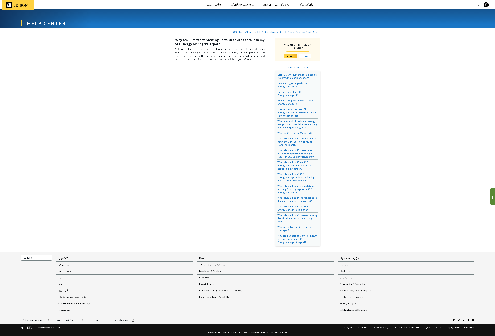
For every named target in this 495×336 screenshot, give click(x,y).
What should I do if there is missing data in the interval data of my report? (297, 218)
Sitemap (439, 327)
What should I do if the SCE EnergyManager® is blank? (292, 208)
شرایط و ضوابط (349, 327)
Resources (204, 277)
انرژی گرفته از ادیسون (67, 320)
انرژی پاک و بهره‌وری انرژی (276, 4)
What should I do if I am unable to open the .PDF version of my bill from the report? (296, 141)
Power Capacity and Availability (214, 297)
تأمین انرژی (63, 290)
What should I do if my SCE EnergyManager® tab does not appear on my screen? (294, 165)
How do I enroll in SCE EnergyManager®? (289, 93)
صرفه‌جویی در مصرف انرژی (352, 297)
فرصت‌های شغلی (120, 320)
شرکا (201, 258)
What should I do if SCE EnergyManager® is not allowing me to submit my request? (296, 177)
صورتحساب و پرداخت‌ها (350, 264)
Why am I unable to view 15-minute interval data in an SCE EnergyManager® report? (297, 239)
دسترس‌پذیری (64, 309)
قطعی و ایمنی (214, 4)
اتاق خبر (94, 320)
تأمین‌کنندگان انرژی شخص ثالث (212, 264)
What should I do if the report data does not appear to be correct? (297, 199)
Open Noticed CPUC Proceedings (74, 303)
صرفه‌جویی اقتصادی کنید (242, 4)
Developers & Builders (210, 271)
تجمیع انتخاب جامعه (348, 303)
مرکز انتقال (345, 271)
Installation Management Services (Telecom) (220, 290)
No (306, 56)
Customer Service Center (308, 32)
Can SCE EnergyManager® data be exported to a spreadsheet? (297, 76)
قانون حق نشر (427, 327)
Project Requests (207, 284)
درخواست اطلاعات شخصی (380, 327)
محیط (60, 277)
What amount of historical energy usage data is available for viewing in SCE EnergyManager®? (297, 124)
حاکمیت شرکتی (65, 264)
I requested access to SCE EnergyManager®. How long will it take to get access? (296, 112)
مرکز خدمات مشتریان (349, 258)
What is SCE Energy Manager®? (295, 133)
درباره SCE (63, 258)
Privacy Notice (363, 327)
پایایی (60, 284)
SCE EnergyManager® (244, 32)
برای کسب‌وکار (306, 4)
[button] (479, 5)
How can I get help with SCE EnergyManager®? (293, 85)
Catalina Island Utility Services (354, 309)
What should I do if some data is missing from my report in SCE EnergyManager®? (295, 189)
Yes (292, 56)
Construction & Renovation (353, 284)
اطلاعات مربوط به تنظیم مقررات (72, 297)
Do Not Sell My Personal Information (406, 327)
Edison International (32, 320)
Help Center (288, 32)
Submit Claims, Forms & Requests (356, 290)
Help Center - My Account (268, 32)
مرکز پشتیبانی (346, 277)
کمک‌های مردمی (65, 271)
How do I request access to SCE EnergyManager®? (295, 102)
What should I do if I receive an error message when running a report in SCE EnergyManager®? (295, 153)
